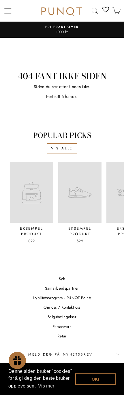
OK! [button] (95, 379)
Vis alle (62, 148)
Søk (62, 279)
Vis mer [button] (46, 385)
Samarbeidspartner (62, 288)
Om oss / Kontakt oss (62, 307)
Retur (62, 336)
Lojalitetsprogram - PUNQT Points (62, 298)
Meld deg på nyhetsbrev (60, 354)
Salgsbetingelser (62, 317)
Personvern (62, 326)
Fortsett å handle (62, 96)
